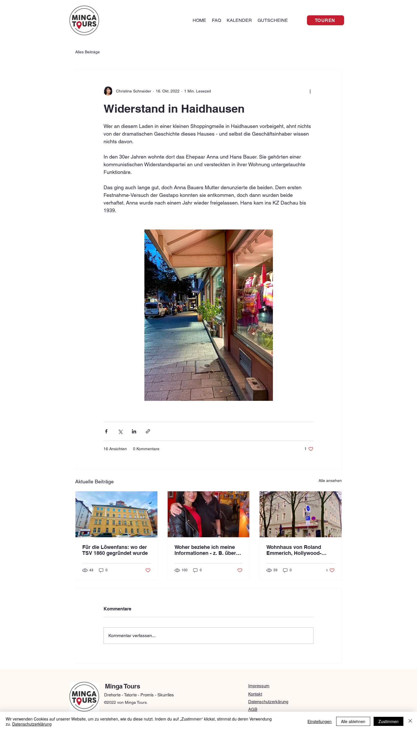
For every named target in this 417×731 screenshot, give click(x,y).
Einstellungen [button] (320, 721)
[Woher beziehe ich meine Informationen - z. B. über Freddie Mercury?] (209, 514)
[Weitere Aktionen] (310, 91)
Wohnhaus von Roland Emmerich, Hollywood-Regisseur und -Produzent (298, 550)
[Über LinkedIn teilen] (134, 431)
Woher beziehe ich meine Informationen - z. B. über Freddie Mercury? (205, 550)
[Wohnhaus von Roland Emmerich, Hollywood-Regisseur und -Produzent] (301, 514)
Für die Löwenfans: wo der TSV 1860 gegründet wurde (115, 550)
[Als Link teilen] (148, 431)
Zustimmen (388, 721)
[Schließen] (410, 721)
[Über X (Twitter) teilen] (120, 431)
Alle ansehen (330, 480)
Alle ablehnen (353, 721)
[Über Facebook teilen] (106, 431)
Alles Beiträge (87, 52)
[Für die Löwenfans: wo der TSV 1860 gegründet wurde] (116, 514)
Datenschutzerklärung (32, 724)
